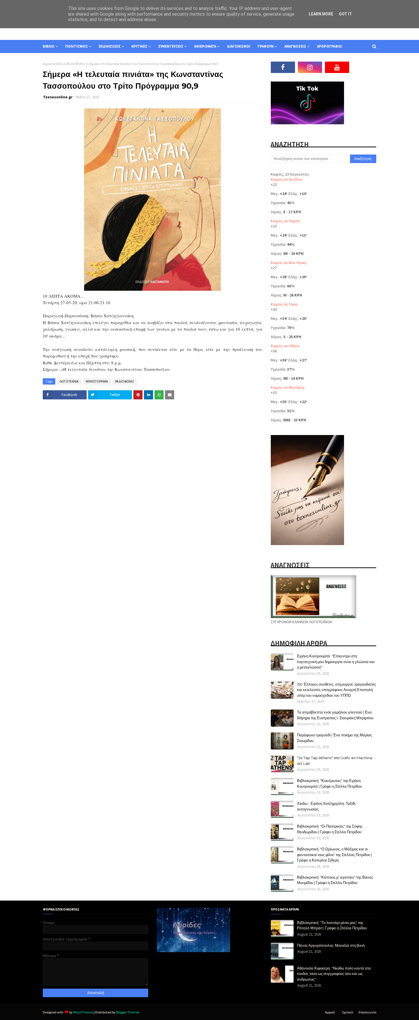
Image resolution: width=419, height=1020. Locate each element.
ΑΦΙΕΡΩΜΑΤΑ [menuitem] (205, 46)
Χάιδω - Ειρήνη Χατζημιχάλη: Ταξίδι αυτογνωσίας (326, 806)
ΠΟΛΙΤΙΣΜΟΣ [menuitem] (76, 46)
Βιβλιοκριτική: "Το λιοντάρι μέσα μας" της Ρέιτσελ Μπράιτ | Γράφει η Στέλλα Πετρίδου (332, 925)
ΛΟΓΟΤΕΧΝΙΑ (69, 381)
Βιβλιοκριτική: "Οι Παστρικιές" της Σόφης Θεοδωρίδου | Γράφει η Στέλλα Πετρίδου (329, 829)
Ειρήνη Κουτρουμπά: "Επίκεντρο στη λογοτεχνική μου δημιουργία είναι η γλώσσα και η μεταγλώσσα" (336, 661)
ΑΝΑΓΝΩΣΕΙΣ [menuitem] (295, 46)
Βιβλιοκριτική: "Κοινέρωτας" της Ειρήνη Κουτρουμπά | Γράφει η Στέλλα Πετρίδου (329, 783)
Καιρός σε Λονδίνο (286, 179)
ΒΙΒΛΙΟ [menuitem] (48, 46)
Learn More (321, 14)
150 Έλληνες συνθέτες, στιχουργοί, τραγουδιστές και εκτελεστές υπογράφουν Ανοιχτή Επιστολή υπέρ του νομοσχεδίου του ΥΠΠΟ (336, 690)
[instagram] (310, 67)
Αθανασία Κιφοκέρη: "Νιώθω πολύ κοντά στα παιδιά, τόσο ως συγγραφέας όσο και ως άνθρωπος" (334, 974)
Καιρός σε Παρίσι (285, 220)
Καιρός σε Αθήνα (285, 345)
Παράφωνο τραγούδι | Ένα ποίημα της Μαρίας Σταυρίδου (334, 738)
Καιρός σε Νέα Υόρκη (288, 262)
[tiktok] (364, 67)
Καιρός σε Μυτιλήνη (287, 387)
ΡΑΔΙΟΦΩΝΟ (75, 64)
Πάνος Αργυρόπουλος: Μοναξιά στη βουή (331, 945)
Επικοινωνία (367, 1012)
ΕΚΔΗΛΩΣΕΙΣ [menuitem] (110, 46)
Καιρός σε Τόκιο (284, 304)
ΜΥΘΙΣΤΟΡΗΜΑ (97, 381)
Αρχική (330, 1012)
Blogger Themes (127, 1012)
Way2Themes (83, 1012)
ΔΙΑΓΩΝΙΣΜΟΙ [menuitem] (238, 46)
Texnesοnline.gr (57, 97)
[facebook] (283, 67)
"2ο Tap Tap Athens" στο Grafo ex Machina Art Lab (334, 760)
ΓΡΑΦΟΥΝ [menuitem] (266, 46)
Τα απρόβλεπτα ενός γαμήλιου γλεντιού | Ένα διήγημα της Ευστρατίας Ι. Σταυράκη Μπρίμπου (335, 715)
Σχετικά (347, 1012)
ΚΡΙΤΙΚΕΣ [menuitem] (139, 46)
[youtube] (337, 67)
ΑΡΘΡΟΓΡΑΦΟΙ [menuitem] (329, 46)
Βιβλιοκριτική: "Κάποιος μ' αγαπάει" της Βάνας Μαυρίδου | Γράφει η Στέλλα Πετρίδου (335, 880)
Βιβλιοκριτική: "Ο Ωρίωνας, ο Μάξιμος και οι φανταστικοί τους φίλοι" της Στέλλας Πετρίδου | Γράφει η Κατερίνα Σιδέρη (334, 854)
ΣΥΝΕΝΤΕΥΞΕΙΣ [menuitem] (170, 46)
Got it (345, 14)
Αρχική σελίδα (53, 64)
